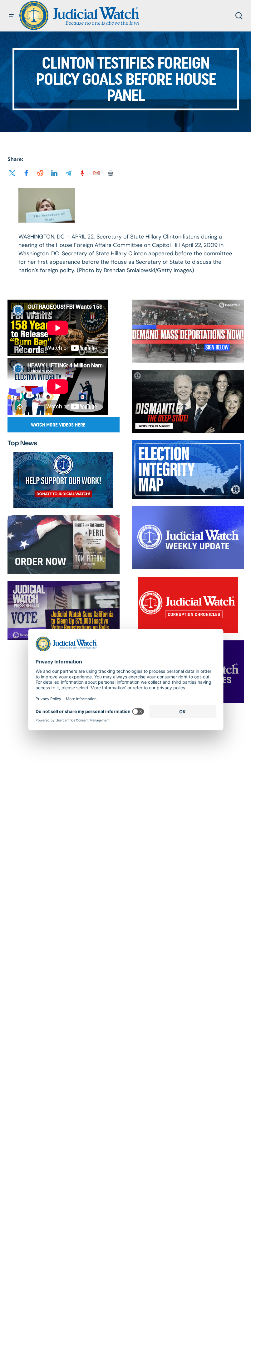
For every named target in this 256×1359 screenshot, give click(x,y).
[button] (11, 15)
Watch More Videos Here (58, 425)
